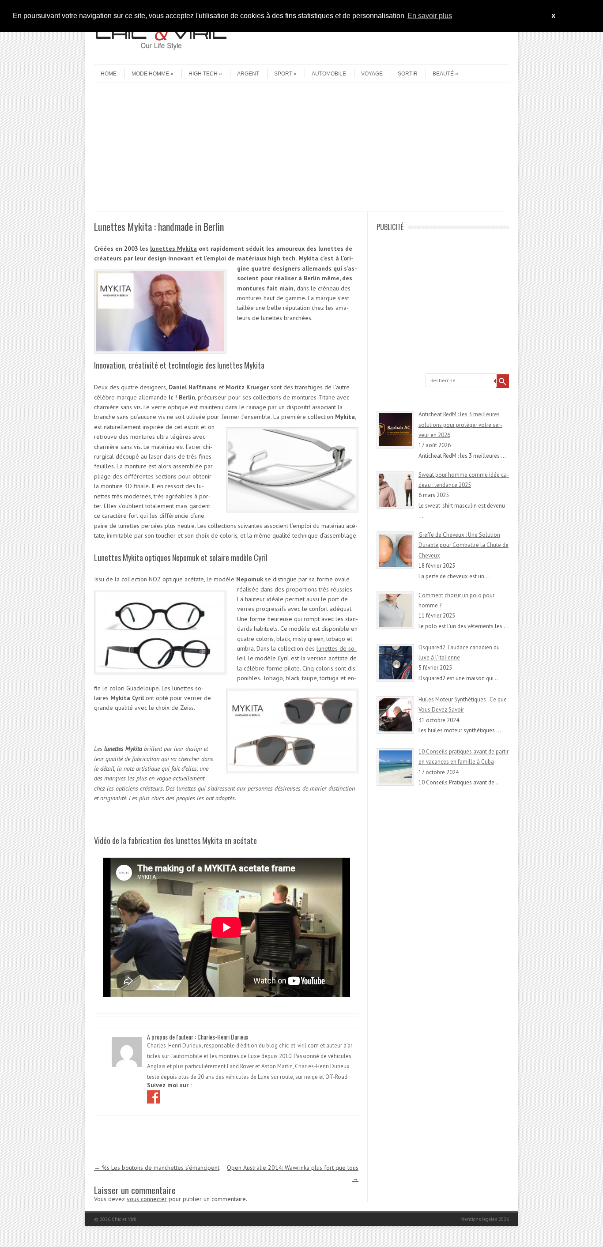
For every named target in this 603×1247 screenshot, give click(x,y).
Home (109, 74)
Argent (248, 74)
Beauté (443, 74)
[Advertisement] (299, 149)
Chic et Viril (124, 1219)
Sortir (408, 74)
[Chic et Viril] (160, 57)
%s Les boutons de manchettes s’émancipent (156, 1168)
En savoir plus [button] (429, 15)
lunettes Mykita (173, 248)
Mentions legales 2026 (484, 1219)
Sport (283, 74)
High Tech (203, 74)
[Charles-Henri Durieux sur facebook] (154, 1096)
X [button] (553, 15)
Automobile (329, 74)
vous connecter (147, 1199)
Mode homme (150, 74)
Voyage (372, 74)
